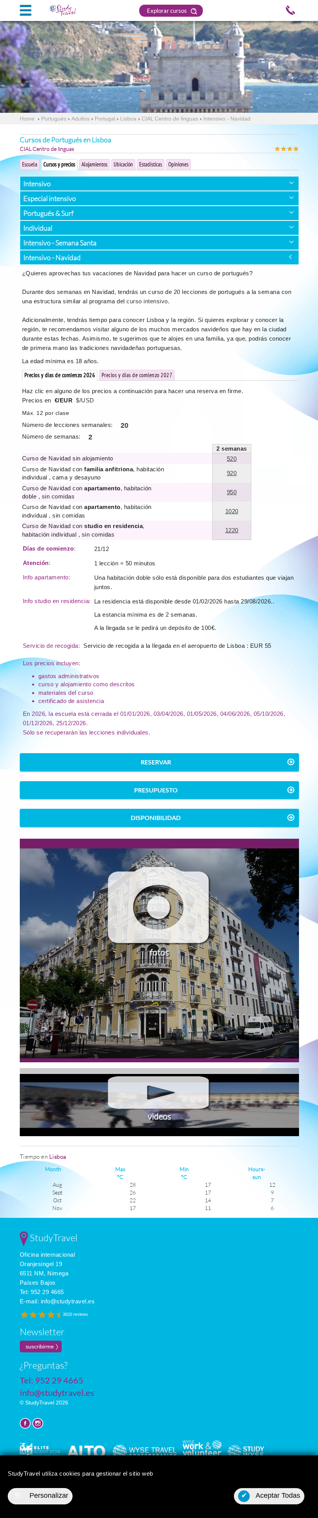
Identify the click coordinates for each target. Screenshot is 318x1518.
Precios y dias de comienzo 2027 (137, 375)
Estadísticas (150, 164)
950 (232, 492)
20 (125, 425)
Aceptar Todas (271, 1495)
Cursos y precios (59, 164)
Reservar (156, 762)
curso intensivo (147, 301)
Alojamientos (94, 164)
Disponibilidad (156, 817)
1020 (231, 511)
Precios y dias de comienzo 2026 (59, 375)
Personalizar (41, 1495)
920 (232, 473)
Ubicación (123, 164)
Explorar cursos (167, 10)
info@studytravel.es (68, 1301)
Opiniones (178, 164)
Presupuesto (156, 790)
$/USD (85, 400)
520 (232, 458)
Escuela (29, 164)
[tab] (159, 183)
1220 (231, 530)
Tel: (42, 1292)
